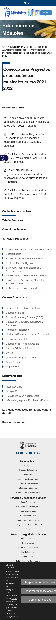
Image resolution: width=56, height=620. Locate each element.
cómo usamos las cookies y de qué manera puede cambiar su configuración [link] (12, 607)
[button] (46, 12)
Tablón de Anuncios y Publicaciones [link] (24, 48)
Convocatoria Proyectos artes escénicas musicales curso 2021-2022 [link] (27, 52)
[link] (3, 158)
